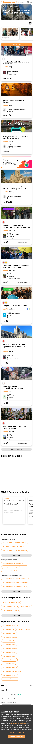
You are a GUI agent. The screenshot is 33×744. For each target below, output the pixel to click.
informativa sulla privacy (18, 724)
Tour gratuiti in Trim (8, 664)
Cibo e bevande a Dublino (10, 606)
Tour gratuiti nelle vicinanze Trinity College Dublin (17, 582)
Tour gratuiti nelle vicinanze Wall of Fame (15, 586)
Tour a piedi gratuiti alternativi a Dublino (15, 550)
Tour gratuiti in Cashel (9, 652)
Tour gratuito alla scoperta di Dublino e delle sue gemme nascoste (16, 226)
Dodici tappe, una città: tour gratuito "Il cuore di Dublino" (16, 427)
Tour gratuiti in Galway (9, 625)
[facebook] (5, 698)
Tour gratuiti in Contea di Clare (12, 671)
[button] (10, 33)
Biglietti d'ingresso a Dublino (11, 602)
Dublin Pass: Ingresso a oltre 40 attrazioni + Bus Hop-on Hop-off (14, 188)
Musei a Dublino (25, 606)
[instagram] (2, 698)
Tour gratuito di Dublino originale (15, 306)
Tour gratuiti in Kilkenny (9, 656)
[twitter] (12, 698)
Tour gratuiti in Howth (9, 633)
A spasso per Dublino (12, 71)
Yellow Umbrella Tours (13, 275)
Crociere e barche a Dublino (11, 610)
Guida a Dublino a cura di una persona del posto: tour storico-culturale (14, 346)
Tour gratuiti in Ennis (24, 629)
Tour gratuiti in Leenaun (10, 667)
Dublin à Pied (10, 395)
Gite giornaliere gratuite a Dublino (13, 563)
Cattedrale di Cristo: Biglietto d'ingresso (13, 101)
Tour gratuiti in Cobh (9, 641)
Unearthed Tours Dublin (13, 234)
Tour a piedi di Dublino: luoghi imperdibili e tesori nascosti (13, 387)
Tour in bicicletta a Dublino (11, 571)
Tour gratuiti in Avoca (9, 645)
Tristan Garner (11, 435)
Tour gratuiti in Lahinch (9, 660)
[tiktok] (15, 698)
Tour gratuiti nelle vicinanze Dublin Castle (15, 579)
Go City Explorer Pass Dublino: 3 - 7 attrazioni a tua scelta (15, 137)
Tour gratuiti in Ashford (9, 675)
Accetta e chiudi (16, 736)
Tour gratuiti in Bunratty (10, 648)
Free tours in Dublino (11, 6)
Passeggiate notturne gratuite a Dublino (15, 567)
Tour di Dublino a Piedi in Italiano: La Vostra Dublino (16, 63)
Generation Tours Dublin (13, 313)
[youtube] (9, 698)
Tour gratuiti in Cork (8, 629)
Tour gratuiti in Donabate (10, 679)
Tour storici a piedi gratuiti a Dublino (13, 546)
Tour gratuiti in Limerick (10, 637)
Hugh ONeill (10, 355)
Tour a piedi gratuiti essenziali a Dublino (14, 542)
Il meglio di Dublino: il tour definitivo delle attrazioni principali (16, 266)
